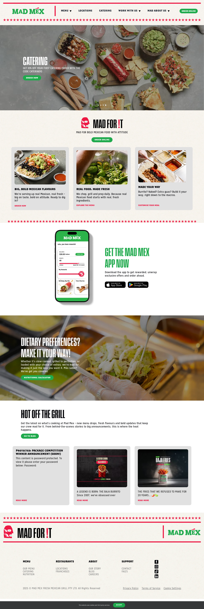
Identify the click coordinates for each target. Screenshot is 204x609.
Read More (21, 500)
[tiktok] (156, 571)
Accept (119, 605)
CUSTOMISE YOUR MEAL (148, 205)
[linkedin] (156, 576)
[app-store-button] (115, 283)
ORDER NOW (20, 206)
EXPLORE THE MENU (85, 205)
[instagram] (156, 567)
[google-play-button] (138, 283)
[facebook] (156, 562)
